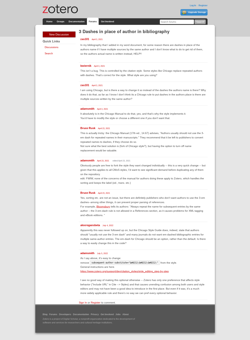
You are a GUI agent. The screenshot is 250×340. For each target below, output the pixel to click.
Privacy (95, 314)
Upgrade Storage (197, 12)
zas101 (84, 39)
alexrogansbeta (90, 225)
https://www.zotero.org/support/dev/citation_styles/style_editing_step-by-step (124, 271)
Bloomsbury (103, 206)
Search (49, 53)
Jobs (118, 314)
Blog (45, 314)
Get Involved (107, 21)
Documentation (77, 21)
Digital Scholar (70, 319)
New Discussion (59, 34)
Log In (193, 5)
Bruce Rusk (87, 128)
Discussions (51, 47)
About (125, 314)
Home (49, 21)
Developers (65, 314)
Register (203, 5)
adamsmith (87, 108)
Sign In (83, 302)
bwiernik (85, 65)
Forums (93, 21)
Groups (60, 21)
